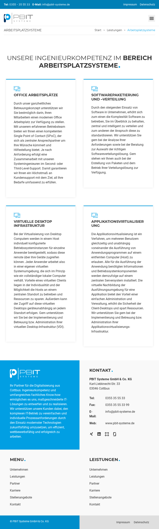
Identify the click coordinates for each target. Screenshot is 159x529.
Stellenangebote (21, 497)
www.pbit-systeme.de (119, 423)
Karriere (15, 490)
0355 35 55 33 (115, 398)
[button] (151, 18)
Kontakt (15, 504)
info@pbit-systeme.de (56, 4)
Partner (15, 483)
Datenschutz (147, 4)
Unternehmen (19, 469)
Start (98, 30)
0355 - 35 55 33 (19, 4)
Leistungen (114, 30)
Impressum (130, 4)
